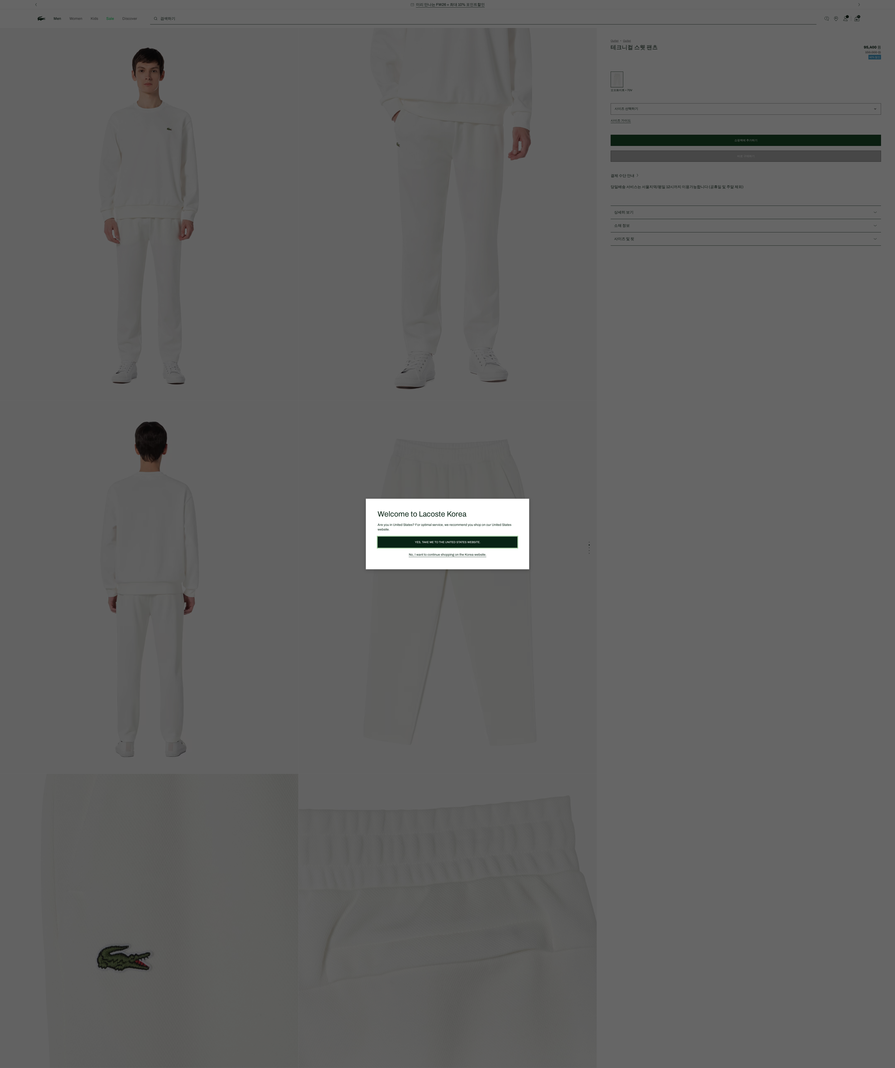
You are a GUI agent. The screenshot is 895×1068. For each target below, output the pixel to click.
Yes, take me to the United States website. (447, 542)
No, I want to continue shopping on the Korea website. (447, 554)
